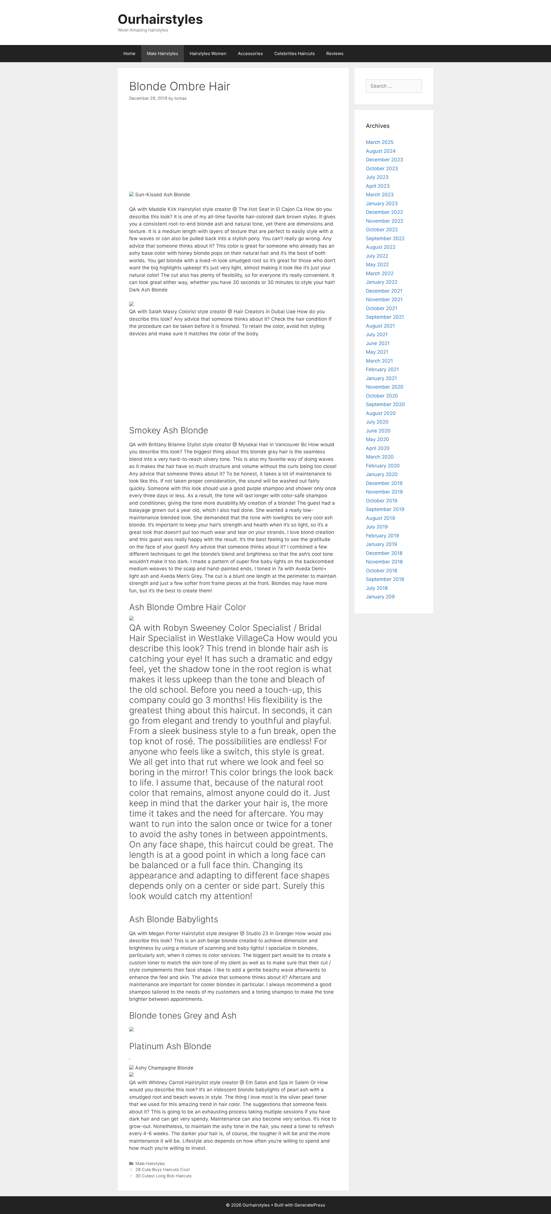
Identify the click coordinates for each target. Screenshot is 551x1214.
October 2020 (382, 396)
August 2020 (381, 413)
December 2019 (384, 483)
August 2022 (380, 247)
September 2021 (385, 317)
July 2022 (377, 256)
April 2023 (378, 186)
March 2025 (379, 142)
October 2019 (381, 501)
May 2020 (377, 439)
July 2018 (377, 588)
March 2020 (380, 457)
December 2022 (384, 212)
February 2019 (382, 536)
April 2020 (378, 448)
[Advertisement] (233, 151)
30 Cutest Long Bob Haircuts (163, 1175)
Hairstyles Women (208, 53)
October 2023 (382, 168)
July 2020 (377, 422)
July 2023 (377, 177)
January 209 (380, 597)
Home (129, 53)
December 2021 (384, 291)
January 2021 (381, 378)
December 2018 (384, 553)
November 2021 (384, 299)
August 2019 (380, 518)
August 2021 (380, 326)
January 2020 (382, 474)
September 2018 (385, 579)
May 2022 (377, 264)
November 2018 (384, 562)
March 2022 (379, 273)
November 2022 (384, 221)
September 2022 (385, 238)
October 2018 (381, 570)
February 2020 (383, 466)
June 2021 (378, 343)
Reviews (335, 53)
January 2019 (381, 544)
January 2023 (382, 203)
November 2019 (384, 492)
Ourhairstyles (160, 19)
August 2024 (381, 151)
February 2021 (382, 369)
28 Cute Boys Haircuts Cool (162, 1169)
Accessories (250, 53)
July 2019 (377, 527)
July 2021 (377, 334)
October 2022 (382, 229)
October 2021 (381, 308)
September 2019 (385, 509)
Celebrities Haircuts (294, 53)
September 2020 (385, 404)
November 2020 (384, 387)
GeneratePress (309, 1205)
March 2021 (379, 361)
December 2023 (384, 159)
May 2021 (377, 352)
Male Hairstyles (162, 53)
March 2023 (380, 194)
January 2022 (381, 282)
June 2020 (378, 431)
